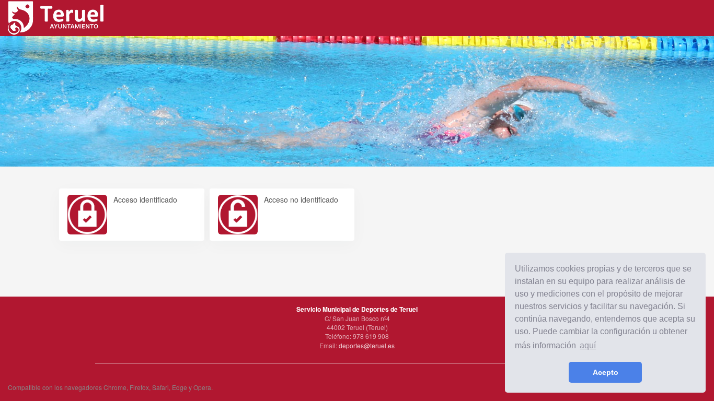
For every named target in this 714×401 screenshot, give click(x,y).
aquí (588, 345)
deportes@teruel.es (367, 345)
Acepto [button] (605, 372)
